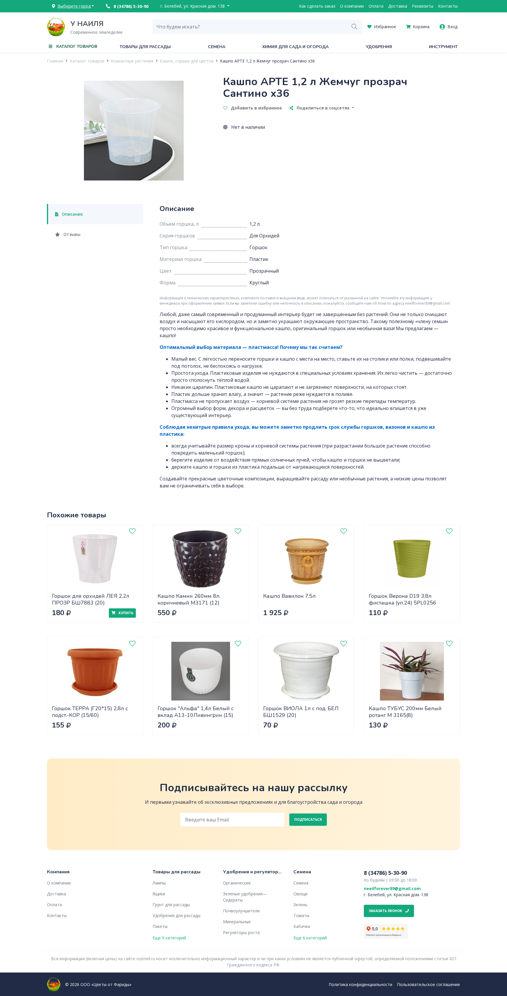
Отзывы (71, 234)
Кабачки (301, 926)
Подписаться (308, 819)
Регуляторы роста (241, 932)
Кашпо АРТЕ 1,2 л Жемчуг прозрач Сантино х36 (267, 61)
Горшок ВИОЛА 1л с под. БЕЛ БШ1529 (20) (301, 712)
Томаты (301, 915)
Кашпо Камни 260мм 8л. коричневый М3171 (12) (189, 599)
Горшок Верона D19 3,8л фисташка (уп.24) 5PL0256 (402, 599)
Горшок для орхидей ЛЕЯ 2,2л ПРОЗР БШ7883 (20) (90, 599)
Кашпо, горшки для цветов (187, 61)
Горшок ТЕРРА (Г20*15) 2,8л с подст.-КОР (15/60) (90, 712)
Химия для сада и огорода (295, 47)
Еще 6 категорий (310, 938)
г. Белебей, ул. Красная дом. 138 (193, 6)
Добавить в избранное (256, 108)
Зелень (300, 904)
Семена (216, 47)
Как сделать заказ (317, 6)
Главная (55, 61)
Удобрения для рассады (176, 915)
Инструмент (443, 47)
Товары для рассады (145, 47)
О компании (352, 6)
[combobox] (250, 27)
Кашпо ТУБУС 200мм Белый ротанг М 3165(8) (405, 712)
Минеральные (237, 921)
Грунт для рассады (171, 904)
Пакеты (160, 926)
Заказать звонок (386, 911)
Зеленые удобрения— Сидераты (245, 897)
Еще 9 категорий (169, 938)
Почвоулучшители (241, 911)
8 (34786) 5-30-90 (130, 6)
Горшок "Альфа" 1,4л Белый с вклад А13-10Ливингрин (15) (196, 712)
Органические (237, 883)
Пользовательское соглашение (428, 984)
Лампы (159, 883)
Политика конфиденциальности (360, 984)
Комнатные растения (132, 61)
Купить (125, 613)
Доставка (397, 6)
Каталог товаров (87, 61)
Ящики (159, 894)
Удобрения (379, 47)
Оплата (376, 6)
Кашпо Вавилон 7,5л (289, 596)
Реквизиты (422, 6)
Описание (72, 214)
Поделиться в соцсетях (323, 108)
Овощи (300, 894)
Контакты (448, 6)
